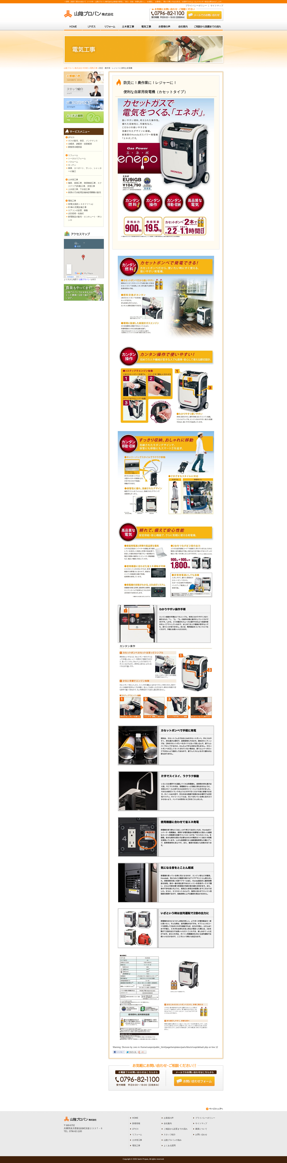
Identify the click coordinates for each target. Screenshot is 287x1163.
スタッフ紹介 (170, 1134)
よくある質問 (170, 1145)
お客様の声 (169, 1118)
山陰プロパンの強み (173, 1140)
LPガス (71, 137)
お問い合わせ (201, 1134)
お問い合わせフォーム (194, 1081)
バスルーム (73, 162)
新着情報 (136, 1123)
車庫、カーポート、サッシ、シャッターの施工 (85, 169)
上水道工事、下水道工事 (79, 189)
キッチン (72, 165)
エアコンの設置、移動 (78, 210)
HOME (135, 1118)
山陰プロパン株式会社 (89, 14)
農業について (201, 1129)
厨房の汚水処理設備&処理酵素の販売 (84, 192)
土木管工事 (73, 179)
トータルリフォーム (77, 158)
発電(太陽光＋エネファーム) (80, 204)
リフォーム (73, 155)
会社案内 (168, 1123)
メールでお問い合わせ (204, 15)
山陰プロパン (84, 279)
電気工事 (93, 68)
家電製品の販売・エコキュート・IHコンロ (85, 218)
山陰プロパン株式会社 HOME (76, 68)
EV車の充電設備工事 (77, 207)
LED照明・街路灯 (76, 213)
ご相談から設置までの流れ (175, 1129)
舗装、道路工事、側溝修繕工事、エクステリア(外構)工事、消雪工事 (85, 184)
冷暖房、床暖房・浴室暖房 (80, 144)
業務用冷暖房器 (75, 147)
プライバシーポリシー (196, 5)
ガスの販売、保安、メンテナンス (83, 141)
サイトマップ (216, 5)
